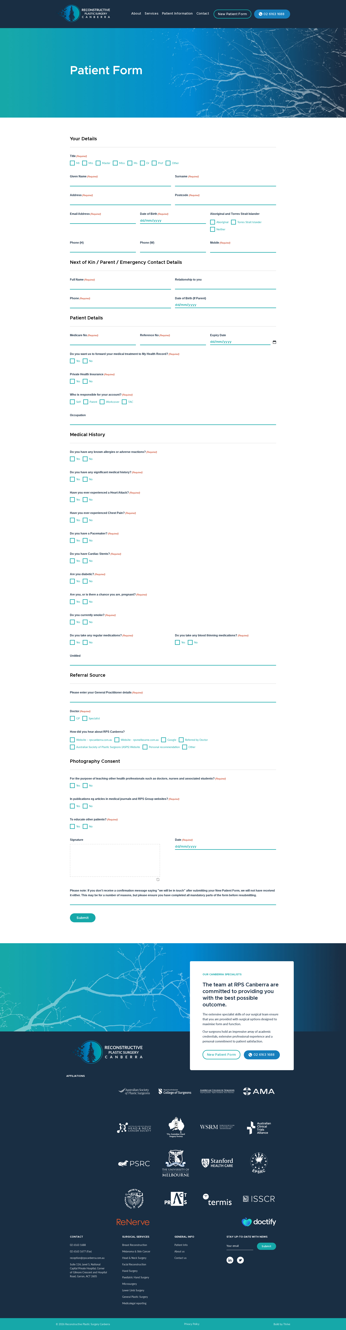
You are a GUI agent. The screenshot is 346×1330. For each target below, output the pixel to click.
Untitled (75, 655)
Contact (202, 13)
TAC (130, 402)
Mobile (220, 242)
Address (81, 195)
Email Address (85, 213)
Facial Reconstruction (134, 1264)
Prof (160, 163)
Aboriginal (222, 222)
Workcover (112, 402)
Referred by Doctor (196, 740)
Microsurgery (129, 1284)
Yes (78, 361)
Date (183, 839)
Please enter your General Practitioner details (106, 692)
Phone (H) (77, 242)
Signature (76, 839)
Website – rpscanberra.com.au (94, 740)
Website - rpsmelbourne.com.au (140, 740)
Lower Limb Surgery (133, 1290)
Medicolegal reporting (134, 1303)
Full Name (82, 279)
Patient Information (177, 13)
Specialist (94, 718)
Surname (187, 176)
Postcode (187, 195)
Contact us (180, 1258)
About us (179, 1251)
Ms (135, 163)
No (91, 361)
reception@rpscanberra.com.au (87, 1258)
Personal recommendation (164, 747)
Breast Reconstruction (134, 1245)
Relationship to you (188, 279)
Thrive (286, 1324)
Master (106, 163)
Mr (78, 163)
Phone (80, 298)
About (136, 13)
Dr (147, 163)
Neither (220, 229)
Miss (122, 163)
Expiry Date (218, 335)
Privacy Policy (191, 1324)
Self (78, 402)
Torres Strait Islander (249, 222)
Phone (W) (147, 242)
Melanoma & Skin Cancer (136, 1251)
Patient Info (181, 1245)
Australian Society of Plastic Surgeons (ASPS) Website (108, 747)
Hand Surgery (129, 1271)
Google (171, 740)
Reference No (155, 335)
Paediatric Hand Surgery (135, 1277)
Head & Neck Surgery (134, 1258)
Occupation (78, 415)
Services (151, 13)
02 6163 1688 (273, 14)
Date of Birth (154, 213)
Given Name (84, 176)
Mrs (90, 163)
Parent (93, 402)
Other (175, 163)
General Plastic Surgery (135, 1296)
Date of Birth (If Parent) (190, 298)
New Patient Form (232, 14)
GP (78, 718)
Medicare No (84, 335)
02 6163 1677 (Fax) (81, 1251)
